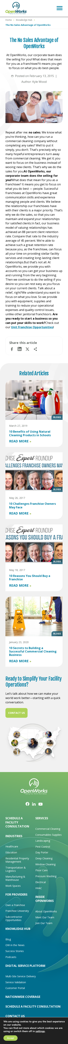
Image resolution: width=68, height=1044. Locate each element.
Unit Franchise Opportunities (32, 327)
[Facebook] (27, 804)
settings (40, 1031)
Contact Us (16, 713)
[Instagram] (34, 804)
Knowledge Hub (24, 19)
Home (8, 19)
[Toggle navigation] (60, 8)
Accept (10, 1038)
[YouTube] (40, 804)
